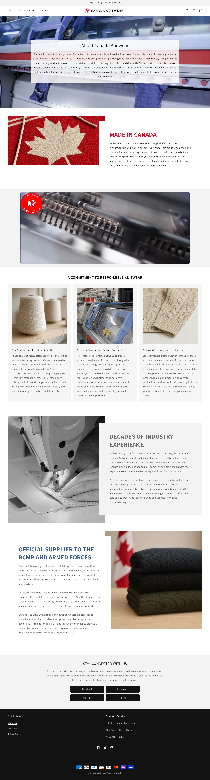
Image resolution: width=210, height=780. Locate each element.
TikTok (122, 697)
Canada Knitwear (100, 773)
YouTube (87, 697)
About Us (12, 723)
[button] (187, 10)
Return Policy (14, 734)
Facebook (87, 689)
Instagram (122, 689)
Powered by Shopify (114, 773)
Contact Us (13, 728)
